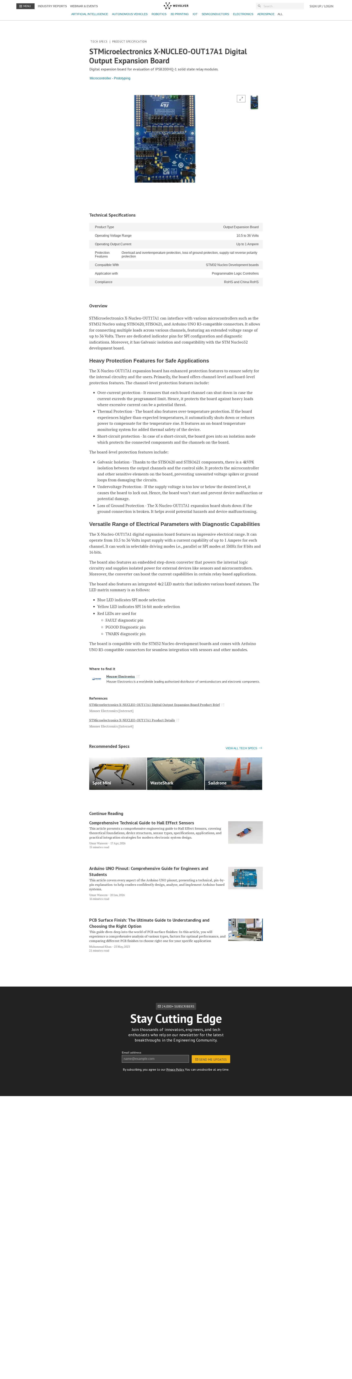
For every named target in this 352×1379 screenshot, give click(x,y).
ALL (280, 14)
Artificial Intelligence (89, 14)
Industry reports (52, 6)
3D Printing (179, 14)
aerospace (265, 14)
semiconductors (215, 14)
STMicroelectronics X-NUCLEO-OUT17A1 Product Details (132, 720)
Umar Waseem (98, 843)
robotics (159, 14)
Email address (131, 1052)
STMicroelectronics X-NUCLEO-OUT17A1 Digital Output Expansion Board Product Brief (154, 704)
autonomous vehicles (129, 14)
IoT (195, 14)
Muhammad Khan (100, 947)
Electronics (243, 14)
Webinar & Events (84, 6)
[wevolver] (176, 6)
